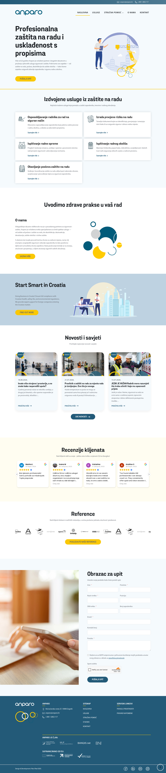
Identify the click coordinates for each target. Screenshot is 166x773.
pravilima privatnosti (116, 658)
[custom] (126, 769)
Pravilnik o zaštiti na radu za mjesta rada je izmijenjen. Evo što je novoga (84, 385)
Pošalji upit (97, 680)
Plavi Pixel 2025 (36, 769)
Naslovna (82, 13)
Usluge (96, 13)
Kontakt (144, 13)
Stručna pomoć (112, 13)
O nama (132, 13)
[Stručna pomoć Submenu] (123, 13)
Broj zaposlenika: (126, 606)
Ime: (88, 585)
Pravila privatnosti (125, 709)
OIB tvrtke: (91, 606)
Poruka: (90, 638)
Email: (89, 617)
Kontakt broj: (92, 628)
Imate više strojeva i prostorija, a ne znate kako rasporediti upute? (35, 385)
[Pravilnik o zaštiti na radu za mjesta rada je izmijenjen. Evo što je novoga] (83, 364)
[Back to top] (160, 767)
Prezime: (123, 585)
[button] (149, 474)
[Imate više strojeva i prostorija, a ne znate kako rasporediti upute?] (36, 364)
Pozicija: (123, 596)
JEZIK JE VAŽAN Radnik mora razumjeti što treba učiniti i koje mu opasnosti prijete (130, 386)
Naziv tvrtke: (92, 596)
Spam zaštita (92, 664)
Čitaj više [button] (56, 484)
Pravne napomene (125, 713)
